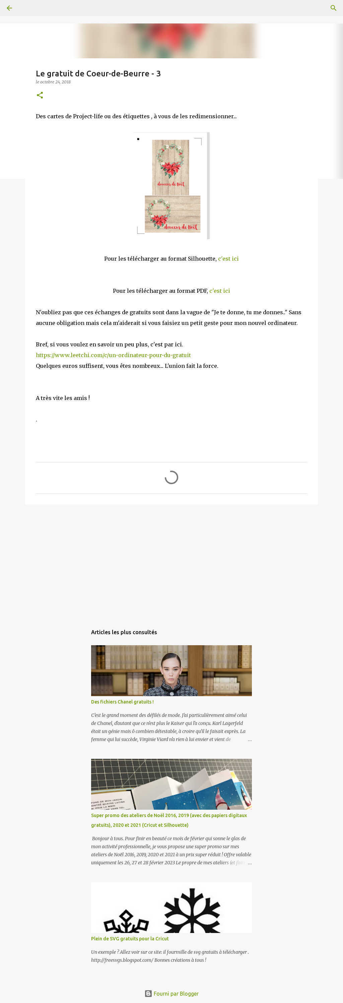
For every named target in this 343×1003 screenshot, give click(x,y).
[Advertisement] (171, 561)
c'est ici (228, 258)
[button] (40, 95)
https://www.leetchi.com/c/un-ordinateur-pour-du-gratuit (113, 355)
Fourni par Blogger (175, 994)
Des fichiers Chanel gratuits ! (122, 702)
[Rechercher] (28, 8)
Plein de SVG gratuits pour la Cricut (130, 938)
